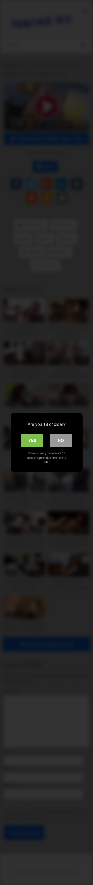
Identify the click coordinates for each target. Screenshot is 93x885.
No (61, 440)
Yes (32, 440)
